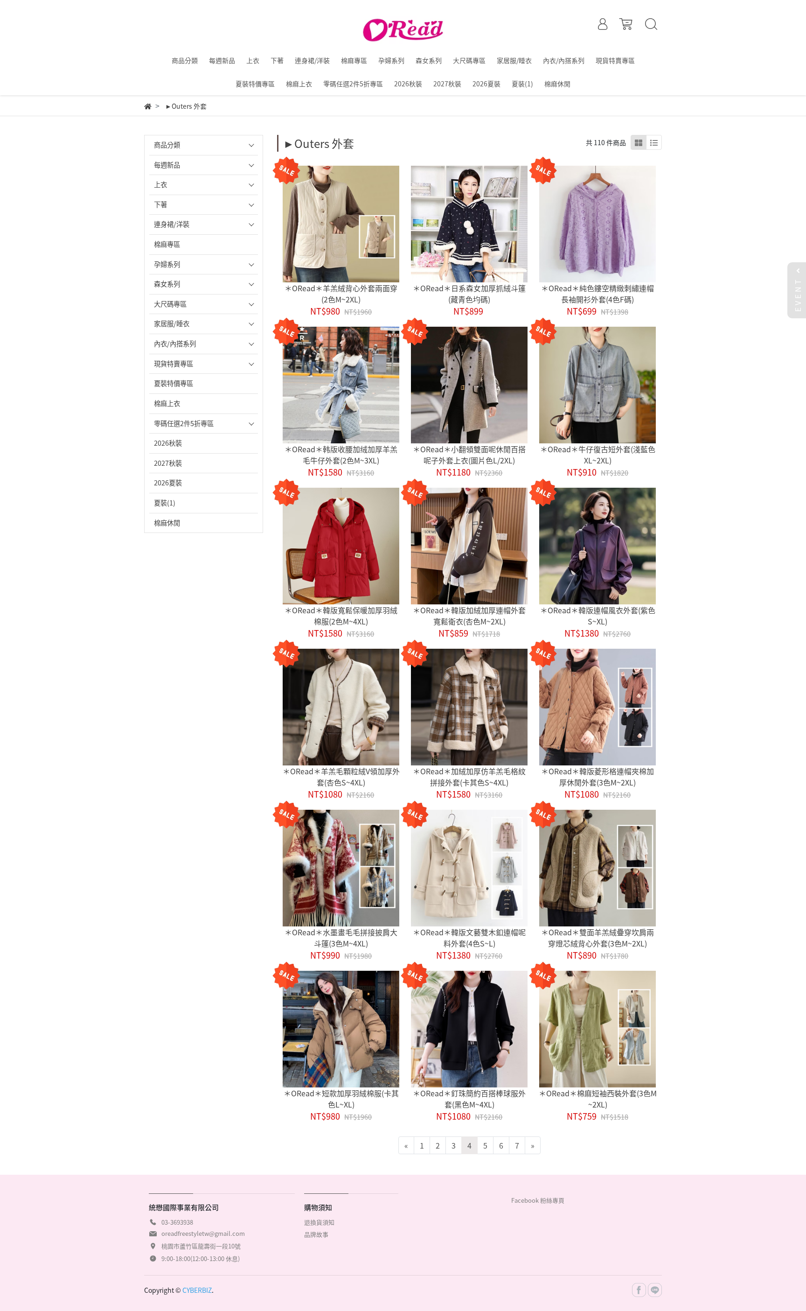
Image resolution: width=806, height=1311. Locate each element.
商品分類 (167, 145)
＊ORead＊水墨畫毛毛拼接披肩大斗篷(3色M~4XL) (341, 937)
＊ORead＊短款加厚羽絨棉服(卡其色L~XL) (341, 1098)
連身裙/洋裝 (171, 224)
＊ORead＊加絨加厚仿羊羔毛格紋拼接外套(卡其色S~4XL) (469, 776)
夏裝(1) (164, 503)
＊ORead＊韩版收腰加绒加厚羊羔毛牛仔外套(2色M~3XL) (341, 454)
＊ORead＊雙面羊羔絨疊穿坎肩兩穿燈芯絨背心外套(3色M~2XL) (597, 937)
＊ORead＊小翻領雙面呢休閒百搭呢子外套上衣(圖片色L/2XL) (469, 454)
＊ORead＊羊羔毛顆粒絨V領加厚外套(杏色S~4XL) (341, 776)
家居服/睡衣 (171, 323)
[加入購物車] (353, 224)
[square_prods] (638, 142)
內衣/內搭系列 (175, 343)
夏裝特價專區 (173, 383)
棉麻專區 (167, 244)
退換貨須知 (319, 1222)
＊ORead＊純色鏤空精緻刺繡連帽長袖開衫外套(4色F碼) (597, 293)
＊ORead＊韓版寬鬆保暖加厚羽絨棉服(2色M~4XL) (341, 615)
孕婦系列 (167, 264)
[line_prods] (654, 142)
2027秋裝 (168, 463)
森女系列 (167, 284)
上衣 (160, 184)
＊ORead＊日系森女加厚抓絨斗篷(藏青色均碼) (469, 293)
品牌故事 (316, 1234)
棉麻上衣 (167, 403)
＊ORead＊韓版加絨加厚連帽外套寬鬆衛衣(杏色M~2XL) (469, 615)
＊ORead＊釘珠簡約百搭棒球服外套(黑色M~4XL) (469, 1098)
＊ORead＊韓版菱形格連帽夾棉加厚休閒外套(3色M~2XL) (597, 776)
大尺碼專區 (170, 304)
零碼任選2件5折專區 (184, 423)
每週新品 (167, 165)
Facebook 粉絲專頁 (537, 1200)
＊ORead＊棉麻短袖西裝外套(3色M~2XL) (598, 1098)
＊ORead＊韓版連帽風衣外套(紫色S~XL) (597, 615)
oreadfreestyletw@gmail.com (203, 1233)
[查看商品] (328, 224)
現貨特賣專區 (173, 363)
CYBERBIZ (197, 1290)
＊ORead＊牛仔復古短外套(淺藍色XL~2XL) (597, 454)
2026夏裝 (168, 482)
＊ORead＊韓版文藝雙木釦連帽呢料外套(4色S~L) (469, 937)
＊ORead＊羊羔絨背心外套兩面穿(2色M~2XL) (341, 293)
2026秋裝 (168, 443)
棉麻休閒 (167, 523)
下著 (160, 204)
